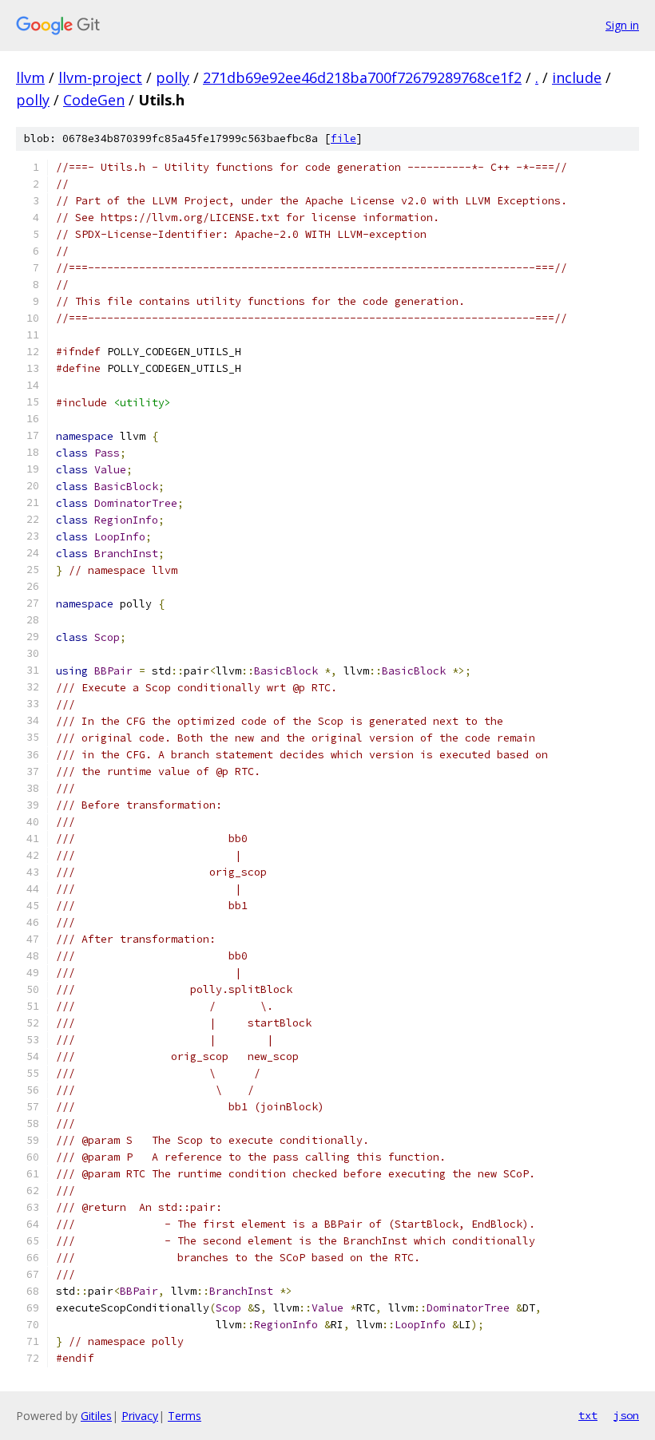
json (626, 1415)
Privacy (139, 1415)
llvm (30, 77)
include (576, 77)
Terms (184, 1415)
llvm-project (100, 77)
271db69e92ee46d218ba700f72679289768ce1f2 (362, 77)
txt (587, 1415)
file (343, 138)
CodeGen (94, 99)
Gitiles (96, 1415)
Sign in (622, 25)
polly (172, 77)
